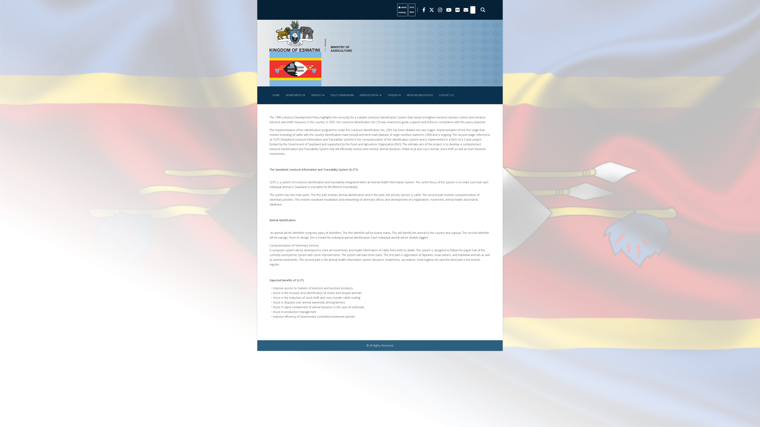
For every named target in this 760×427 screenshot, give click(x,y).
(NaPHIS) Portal (369, 95)
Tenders (393, 95)
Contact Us (446, 95)
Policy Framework (342, 95)
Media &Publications (420, 95)
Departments (294, 95)
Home (276, 95)
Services (316, 95)
